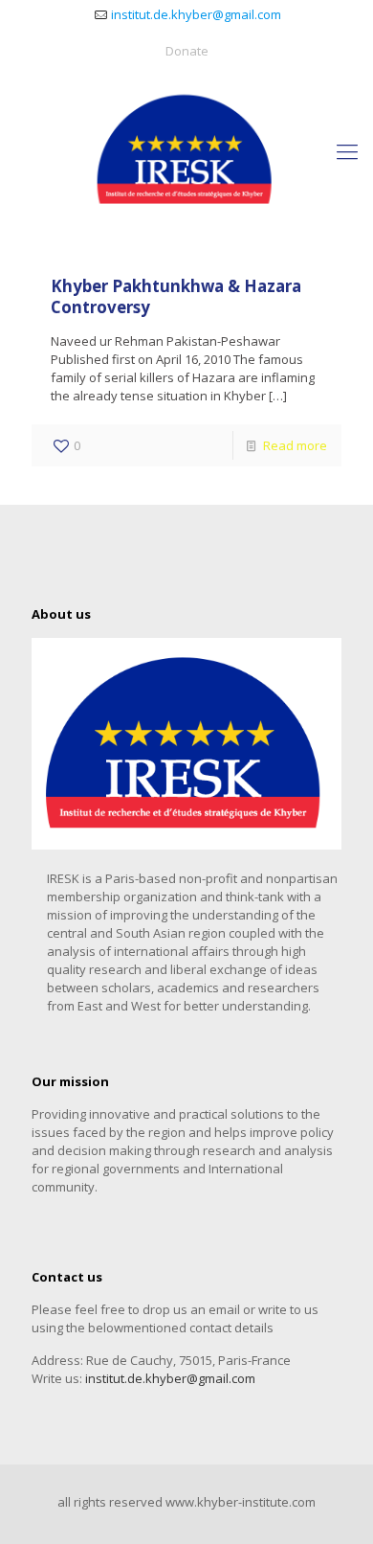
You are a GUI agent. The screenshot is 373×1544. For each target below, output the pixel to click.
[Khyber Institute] (186, 149)
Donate (186, 50)
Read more (295, 445)
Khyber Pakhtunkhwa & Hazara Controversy (176, 296)
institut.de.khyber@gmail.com (196, 14)
